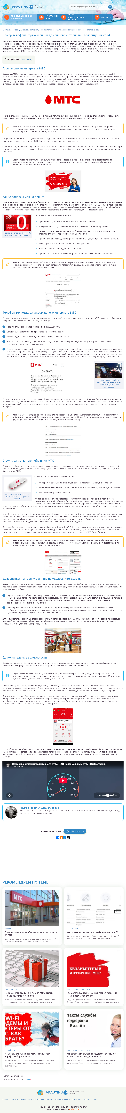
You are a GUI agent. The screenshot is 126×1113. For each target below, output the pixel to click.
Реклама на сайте (90, 1099)
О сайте (5, 1099)
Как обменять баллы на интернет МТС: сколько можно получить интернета (29, 994)
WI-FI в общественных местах (76, 17)
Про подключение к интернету (21, 17)
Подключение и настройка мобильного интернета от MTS (31, 933)
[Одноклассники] (61, 837)
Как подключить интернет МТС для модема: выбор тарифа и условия (17, 496)
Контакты (14, 1099)
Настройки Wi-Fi (52, 17)
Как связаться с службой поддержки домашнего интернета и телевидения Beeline (92, 1055)
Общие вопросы (11, 989)
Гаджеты (106, 17)
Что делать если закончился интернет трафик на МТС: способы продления (92, 994)
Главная (8, 30)
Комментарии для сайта (16, 1079)
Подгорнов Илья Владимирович (39, 807)
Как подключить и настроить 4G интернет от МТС (92, 932)
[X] (68, 837)
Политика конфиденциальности (58, 1099)
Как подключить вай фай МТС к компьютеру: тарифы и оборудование (28, 1055)
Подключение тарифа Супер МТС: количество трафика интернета (17, 234)
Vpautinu (22, 7)
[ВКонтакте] (57, 837)
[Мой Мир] (64, 837)
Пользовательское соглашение (32, 1099)
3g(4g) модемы (72, 928)
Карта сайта (76, 1099)
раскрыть (26, 59)
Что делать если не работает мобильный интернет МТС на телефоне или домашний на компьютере (109, 383)
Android (8, 928)
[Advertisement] (63, 862)
